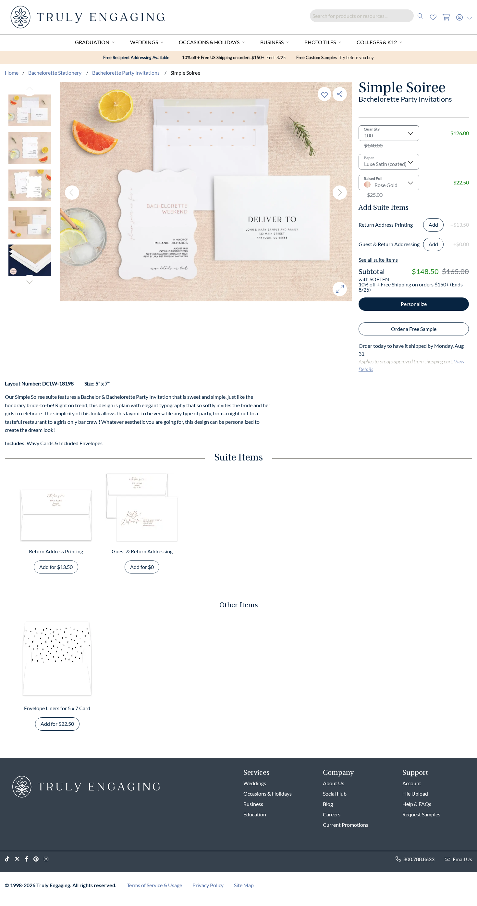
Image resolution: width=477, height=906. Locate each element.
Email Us (462, 859)
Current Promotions (345, 825)
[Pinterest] (38, 859)
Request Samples (421, 814)
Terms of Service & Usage (154, 885)
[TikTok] (10, 859)
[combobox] (368, 15)
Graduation (92, 42)
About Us (333, 783)
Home (11, 72)
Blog (328, 804)
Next (29, 282)
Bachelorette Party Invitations (126, 72)
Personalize (414, 304)
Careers (331, 814)
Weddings (144, 42)
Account (411, 783)
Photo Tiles (320, 42)
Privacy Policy (208, 885)
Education (254, 814)
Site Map (244, 885)
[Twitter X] (20, 859)
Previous (29, 89)
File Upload (415, 793)
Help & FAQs (416, 804)
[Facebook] (29, 859)
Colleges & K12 (377, 42)
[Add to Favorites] (324, 94)
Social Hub (335, 793)
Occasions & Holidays (209, 42)
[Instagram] (49, 859)
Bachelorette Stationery (55, 72)
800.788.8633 (418, 859)
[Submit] (420, 15)
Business (272, 42)
